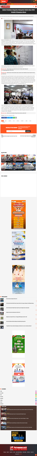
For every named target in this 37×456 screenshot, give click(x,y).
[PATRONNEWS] (18, 450)
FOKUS (5, 120)
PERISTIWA (22, 120)
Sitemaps (5, 452)
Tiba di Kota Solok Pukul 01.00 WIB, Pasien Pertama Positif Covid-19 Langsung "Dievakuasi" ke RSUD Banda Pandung (20, 303)
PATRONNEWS (20, 454)
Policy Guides (24, 452)
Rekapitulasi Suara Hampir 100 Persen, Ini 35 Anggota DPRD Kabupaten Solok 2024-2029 (16, 316)
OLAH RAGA (18, 120)
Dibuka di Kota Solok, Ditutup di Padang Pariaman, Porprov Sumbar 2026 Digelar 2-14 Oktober (29, 160)
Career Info (32, 452)
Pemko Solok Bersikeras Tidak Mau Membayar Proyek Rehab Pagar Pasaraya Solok (15, 321)
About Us (8, 452)
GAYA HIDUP (10, 120)
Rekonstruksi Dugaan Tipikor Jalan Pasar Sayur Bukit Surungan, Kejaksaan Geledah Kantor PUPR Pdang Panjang (23, 4)
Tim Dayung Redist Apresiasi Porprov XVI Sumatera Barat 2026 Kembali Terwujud (18, 160)
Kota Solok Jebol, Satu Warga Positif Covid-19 (11, 298)
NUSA (13, 120)
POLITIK (30, 120)
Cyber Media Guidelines (19, 452)
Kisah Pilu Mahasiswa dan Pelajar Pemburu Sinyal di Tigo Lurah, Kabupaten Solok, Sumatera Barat (17, 307)
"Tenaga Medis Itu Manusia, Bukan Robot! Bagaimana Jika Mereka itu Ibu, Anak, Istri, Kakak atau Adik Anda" (18, 326)
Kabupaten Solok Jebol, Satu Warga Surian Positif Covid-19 (13, 312)
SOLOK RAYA (3, 122)
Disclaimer (28, 452)
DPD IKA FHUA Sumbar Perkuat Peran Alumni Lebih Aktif (16, 113)
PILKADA (26, 120)
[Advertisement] (18, 145)
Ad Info (14, 452)
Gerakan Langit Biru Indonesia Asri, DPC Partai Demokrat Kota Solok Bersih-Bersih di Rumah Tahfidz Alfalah (18, 168)
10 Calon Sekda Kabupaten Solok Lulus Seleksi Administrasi (30, 169)
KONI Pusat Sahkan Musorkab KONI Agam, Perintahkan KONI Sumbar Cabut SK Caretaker (7, 168)
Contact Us (11, 452)
